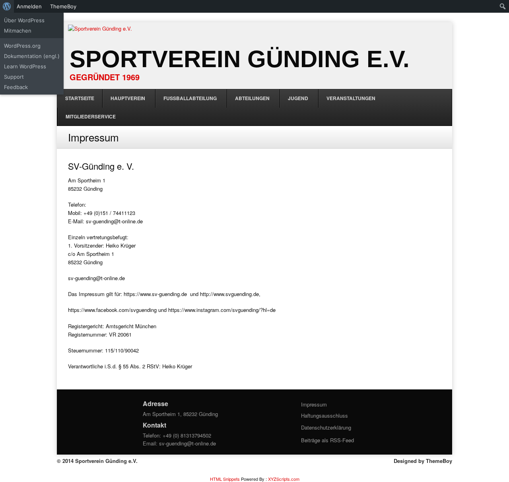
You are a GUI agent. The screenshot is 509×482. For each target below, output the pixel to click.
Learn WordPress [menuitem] (25, 66)
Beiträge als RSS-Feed (327, 440)
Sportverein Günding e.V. (240, 59)
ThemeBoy (439, 461)
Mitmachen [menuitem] (17, 30)
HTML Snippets (225, 479)
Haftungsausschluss (324, 415)
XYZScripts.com (283, 479)
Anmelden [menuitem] (29, 6)
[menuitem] (7, 6)
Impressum (314, 404)
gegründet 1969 (105, 77)
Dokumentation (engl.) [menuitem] (32, 56)
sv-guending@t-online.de (187, 443)
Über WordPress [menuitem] (24, 20)
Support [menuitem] (14, 77)
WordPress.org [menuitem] (22, 46)
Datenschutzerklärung (326, 427)
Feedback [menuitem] (16, 87)
